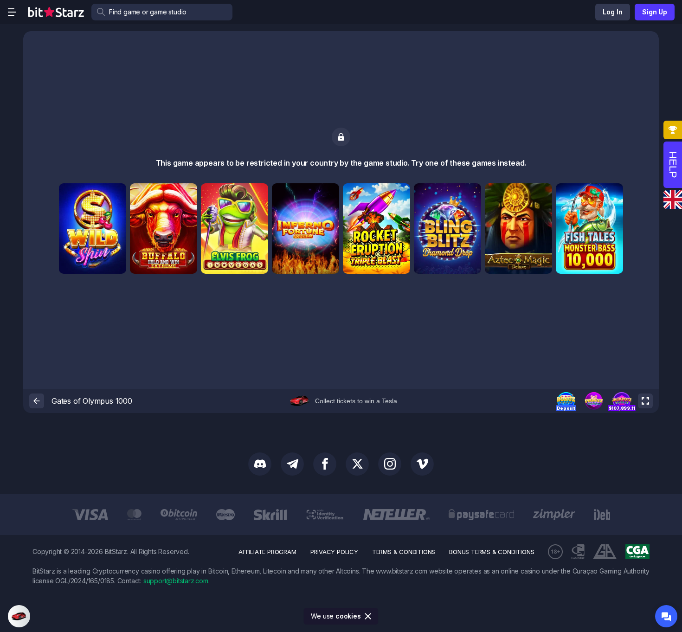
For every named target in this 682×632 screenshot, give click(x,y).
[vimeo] (422, 464)
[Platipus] (116, 193)
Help (673, 164)
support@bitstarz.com (175, 581)
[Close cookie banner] (368, 616)
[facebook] (324, 464)
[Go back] (36, 400)
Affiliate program (267, 551)
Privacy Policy (334, 551)
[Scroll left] (40, 514)
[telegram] (292, 464)
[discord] (259, 464)
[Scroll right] (641, 514)
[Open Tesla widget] (19, 616)
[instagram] (389, 464)
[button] (566, 400)
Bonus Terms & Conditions (491, 551)
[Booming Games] (187, 193)
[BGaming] (258, 193)
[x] (357, 464)
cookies (348, 616)
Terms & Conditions (403, 551)
